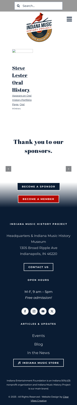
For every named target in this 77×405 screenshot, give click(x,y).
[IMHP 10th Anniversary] (39, 13)
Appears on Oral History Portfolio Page (22, 100)
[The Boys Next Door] (22, 55)
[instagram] (34, 313)
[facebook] (25, 313)
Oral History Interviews (18, 109)
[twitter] (52, 313)
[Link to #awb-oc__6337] (69, 19)
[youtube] (43, 313)
